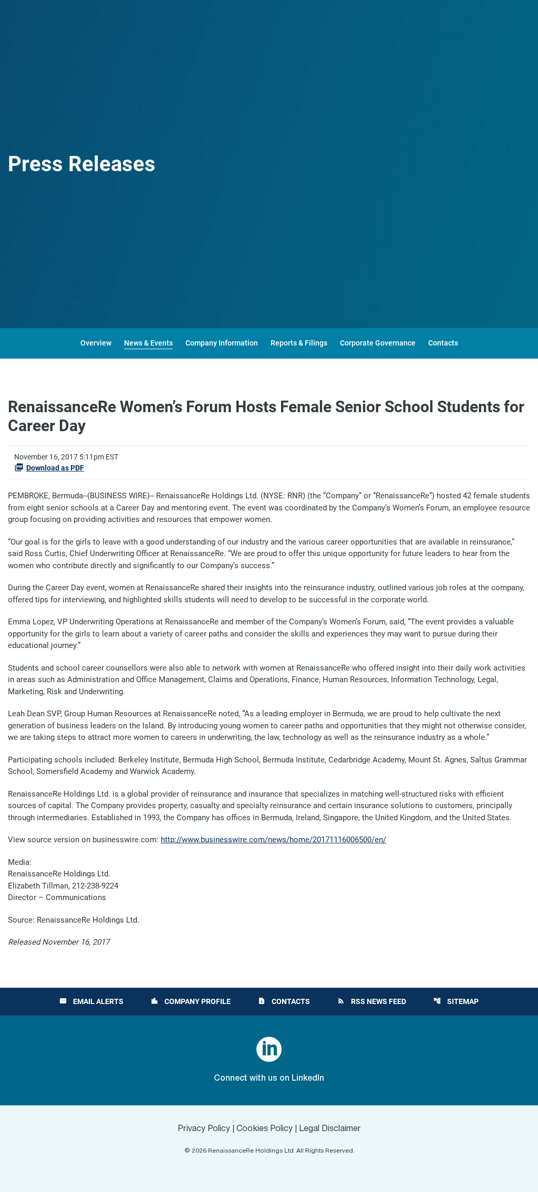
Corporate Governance (378, 343)
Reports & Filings (299, 343)
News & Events (148, 343)
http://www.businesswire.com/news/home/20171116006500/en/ (273, 839)
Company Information (221, 343)
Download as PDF (55, 468)
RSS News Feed (371, 1001)
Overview (95, 343)
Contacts (443, 343)
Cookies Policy (264, 1129)
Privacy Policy (204, 1129)
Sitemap (456, 1001)
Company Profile (191, 1001)
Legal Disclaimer (330, 1129)
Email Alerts (91, 1001)
